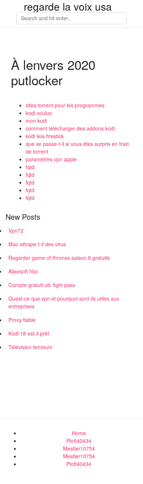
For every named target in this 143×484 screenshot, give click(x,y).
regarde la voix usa (68, 6)
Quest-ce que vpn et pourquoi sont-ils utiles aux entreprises (63, 302)
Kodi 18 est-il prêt (28, 333)
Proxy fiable (22, 319)
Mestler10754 (79, 448)
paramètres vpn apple (51, 159)
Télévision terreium (30, 347)
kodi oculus (39, 112)
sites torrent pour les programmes (65, 105)
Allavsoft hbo (23, 271)
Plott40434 (78, 440)
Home (79, 433)
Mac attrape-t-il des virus (37, 244)
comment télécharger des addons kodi (70, 128)
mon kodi (36, 120)
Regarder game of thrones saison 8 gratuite (59, 257)
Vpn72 (15, 230)
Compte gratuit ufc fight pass (41, 284)
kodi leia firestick (45, 136)
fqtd (30, 167)
